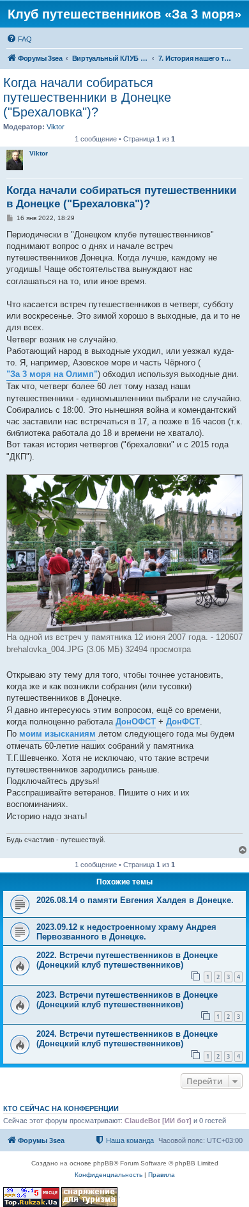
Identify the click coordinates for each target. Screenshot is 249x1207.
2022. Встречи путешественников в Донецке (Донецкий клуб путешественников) (127, 960)
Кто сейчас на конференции (61, 1108)
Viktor (55, 127)
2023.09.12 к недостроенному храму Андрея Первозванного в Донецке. (126, 931)
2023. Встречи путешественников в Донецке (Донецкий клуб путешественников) (127, 999)
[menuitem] (19, 39)
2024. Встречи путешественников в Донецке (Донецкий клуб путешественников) (127, 1038)
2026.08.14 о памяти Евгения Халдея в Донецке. (135, 900)
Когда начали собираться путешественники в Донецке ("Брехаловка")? (87, 97)
